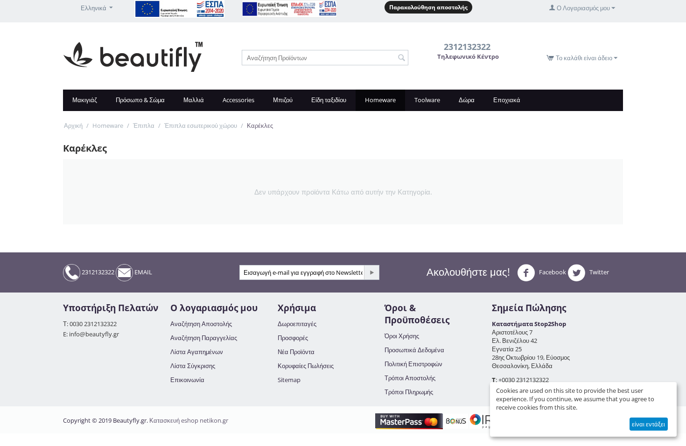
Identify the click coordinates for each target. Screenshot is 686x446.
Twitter (598, 272)
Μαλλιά (193, 100)
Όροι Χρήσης (402, 336)
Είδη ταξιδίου (328, 100)
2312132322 (97, 272)
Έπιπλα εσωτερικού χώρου (200, 125)
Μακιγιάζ (84, 100)
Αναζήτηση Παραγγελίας (203, 338)
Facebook (552, 272)
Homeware (380, 100)
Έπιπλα (143, 125)
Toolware (427, 100)
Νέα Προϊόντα (296, 352)
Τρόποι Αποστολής (410, 378)
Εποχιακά (506, 100)
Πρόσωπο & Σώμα (140, 100)
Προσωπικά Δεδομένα (414, 350)
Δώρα (467, 100)
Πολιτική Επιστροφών (413, 364)
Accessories (238, 100)
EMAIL (142, 272)
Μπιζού (283, 100)
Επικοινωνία (187, 380)
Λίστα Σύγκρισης (192, 366)
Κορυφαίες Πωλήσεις (306, 366)
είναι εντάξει (648, 424)
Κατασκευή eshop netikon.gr (188, 420)
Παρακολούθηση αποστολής (428, 7)
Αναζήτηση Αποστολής (201, 324)
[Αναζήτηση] (401, 58)
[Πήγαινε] (371, 272)
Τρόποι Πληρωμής (409, 392)
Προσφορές (293, 338)
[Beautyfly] (133, 56)
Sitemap (289, 380)
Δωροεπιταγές (297, 324)
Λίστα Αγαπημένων (196, 352)
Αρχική (73, 125)
